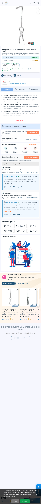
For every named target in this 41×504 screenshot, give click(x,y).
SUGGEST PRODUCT (20, 338)
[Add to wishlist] (34, 3)
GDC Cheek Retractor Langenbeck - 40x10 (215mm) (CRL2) (9, 311)
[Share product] (38, 8)
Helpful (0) (8, 187)
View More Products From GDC (16, 83)
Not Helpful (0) (18, 187)
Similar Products (8, 283)
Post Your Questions (32, 157)
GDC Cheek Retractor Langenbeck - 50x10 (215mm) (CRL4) (27, 311)
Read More (7, 211)
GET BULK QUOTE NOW (31, 139)
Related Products (22, 283)
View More (19, 121)
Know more (32, 145)
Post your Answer (31, 172)
